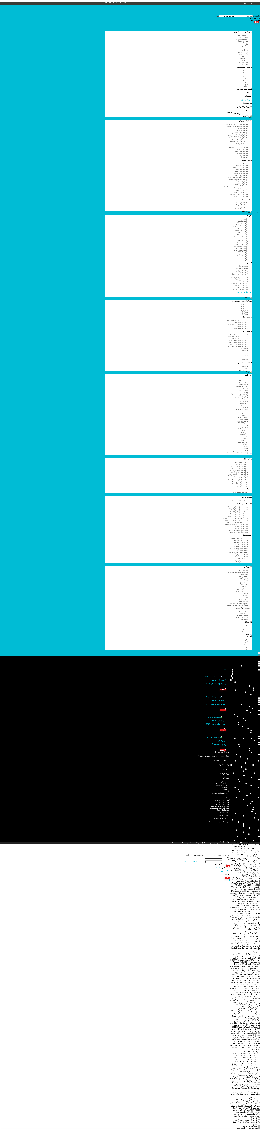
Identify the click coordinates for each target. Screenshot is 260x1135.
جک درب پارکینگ (224, 781)
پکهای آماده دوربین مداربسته (220, 806)
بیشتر (222, 689)
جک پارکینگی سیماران (222, 810)
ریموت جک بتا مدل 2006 (216, 683)
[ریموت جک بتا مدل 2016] (213, 717)
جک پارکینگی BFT (223, 787)
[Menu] (259, 653)
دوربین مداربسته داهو (222, 783)
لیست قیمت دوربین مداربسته (220, 808)
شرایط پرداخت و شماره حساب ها (219, 821)
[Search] (259, 655)
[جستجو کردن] (218, 16)
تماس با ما (123, 2)
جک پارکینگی (251, 118)
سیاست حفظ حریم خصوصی (221, 818)
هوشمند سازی (251, 494)
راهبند (254, 372)
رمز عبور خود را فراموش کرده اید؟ (193, 861)
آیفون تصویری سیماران (222, 800)
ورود (227, 866)
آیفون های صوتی (246, 100)
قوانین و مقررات (224, 815)
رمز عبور (226, 861)
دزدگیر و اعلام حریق (249, 456)
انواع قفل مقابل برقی (244, 292)
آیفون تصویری (251, 29)
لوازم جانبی (252, 564)
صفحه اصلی (108, 2)
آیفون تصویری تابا (224, 802)
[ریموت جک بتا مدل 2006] (213, 676)
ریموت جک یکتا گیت (218, 744)
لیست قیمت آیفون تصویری (220, 793)
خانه (225, 657)
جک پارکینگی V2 (224, 789)
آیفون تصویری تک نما (223, 804)
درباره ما (115, 2)
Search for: (256, 16)
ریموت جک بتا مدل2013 (216, 704)
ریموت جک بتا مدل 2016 (216, 724)
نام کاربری (226, 859)
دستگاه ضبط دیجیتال (223, 785)
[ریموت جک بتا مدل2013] (213, 697)
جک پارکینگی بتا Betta (219, 680)
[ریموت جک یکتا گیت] (214, 737)
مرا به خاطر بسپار (221, 864)
